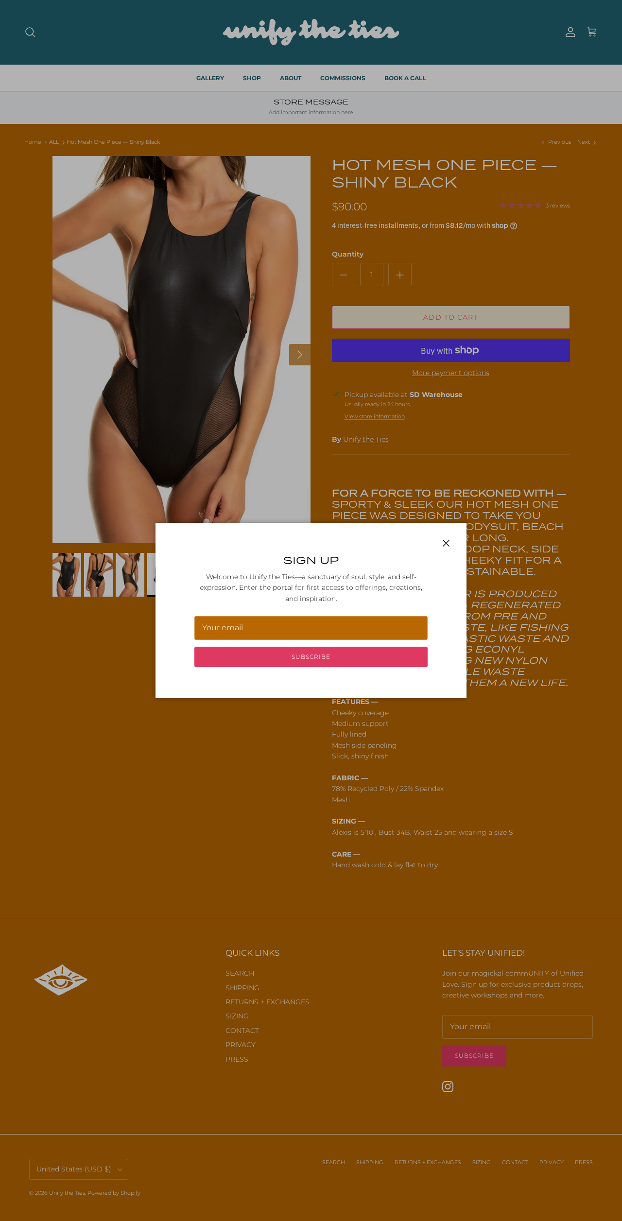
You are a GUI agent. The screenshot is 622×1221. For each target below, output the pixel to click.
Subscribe (311, 656)
